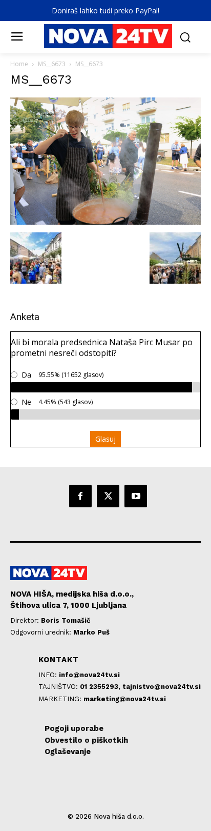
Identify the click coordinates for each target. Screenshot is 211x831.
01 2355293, (101, 686)
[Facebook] (80, 496)
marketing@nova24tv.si (124, 699)
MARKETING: (60, 699)
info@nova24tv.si (89, 675)
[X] (108, 496)
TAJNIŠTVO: (59, 686)
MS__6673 (52, 64)
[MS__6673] (105, 222)
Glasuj (105, 439)
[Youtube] (135, 496)
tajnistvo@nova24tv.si (161, 686)
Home (19, 64)
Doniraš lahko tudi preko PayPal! (105, 10)
